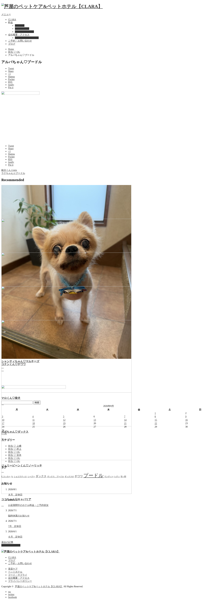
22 (156, 423)
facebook (12, 597)
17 (3, 423)
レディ (117, 476)
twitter (11, 594)
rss (9, 591)
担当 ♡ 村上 (14, 449)
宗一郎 (123, 476)
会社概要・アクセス (18, 34)
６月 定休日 (15, 536)
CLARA (12, 19)
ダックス (41, 476)
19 (64, 423)
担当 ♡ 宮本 (14, 455)
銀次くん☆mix (9, 170)
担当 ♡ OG (14, 52)
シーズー (31, 476)
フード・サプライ (24, 31)
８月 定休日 (15, 494)
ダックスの (69, 476)
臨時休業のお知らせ (18, 515)
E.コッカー (6, 476)
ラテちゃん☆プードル (13, 173)
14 (125, 420)
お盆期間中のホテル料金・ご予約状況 (28, 505)
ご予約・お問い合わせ (20, 41)
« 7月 (4, 433)
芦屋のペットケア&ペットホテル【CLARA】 (39, 586)
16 (186, 420)
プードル (93, 475)
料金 (10, 22)
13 (95, 420)
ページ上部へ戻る (10, 545)
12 (64, 420)
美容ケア (19, 25)
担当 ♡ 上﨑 (14, 446)
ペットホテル (22, 28)
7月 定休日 (14, 526)
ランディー (109, 476)
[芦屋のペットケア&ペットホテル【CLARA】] (52, 6)
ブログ (11, 44)
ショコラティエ (20, 476)
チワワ (79, 476)
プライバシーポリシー (27, 37)
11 (33, 420)
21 (125, 423)
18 (33, 423)
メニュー (6, 14)
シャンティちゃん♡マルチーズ (20, 361)
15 (156, 420)
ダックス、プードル (55, 476)
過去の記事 (7, 542)
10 (3, 420)
